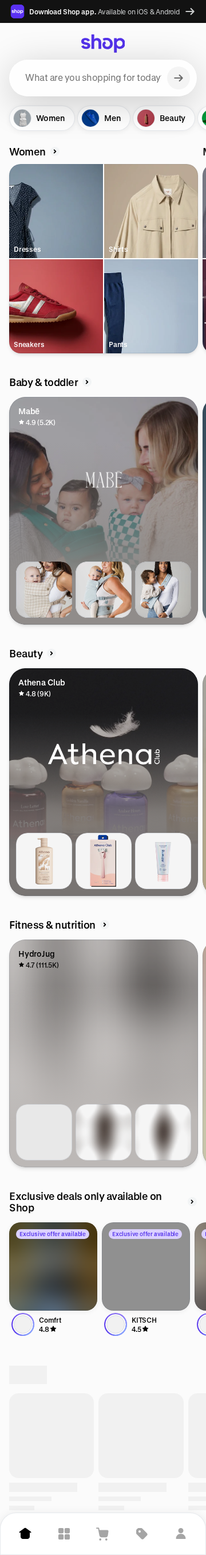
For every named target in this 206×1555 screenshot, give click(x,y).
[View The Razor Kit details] (104, 861)
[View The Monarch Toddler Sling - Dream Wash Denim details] (163, 590)
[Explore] (64, 1534)
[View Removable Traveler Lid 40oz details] (44, 1132)
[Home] (25, 1534)
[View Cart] (103, 1534)
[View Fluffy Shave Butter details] (163, 861)
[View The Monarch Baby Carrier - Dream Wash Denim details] (104, 590)
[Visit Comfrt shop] (53, 1266)
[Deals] (142, 1534)
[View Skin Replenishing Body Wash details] (44, 861)
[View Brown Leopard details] (104, 1132)
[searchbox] (103, 78)
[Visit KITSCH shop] (146, 1266)
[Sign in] (181, 1534)
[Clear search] (178, 78)
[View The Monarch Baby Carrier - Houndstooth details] (44, 590)
